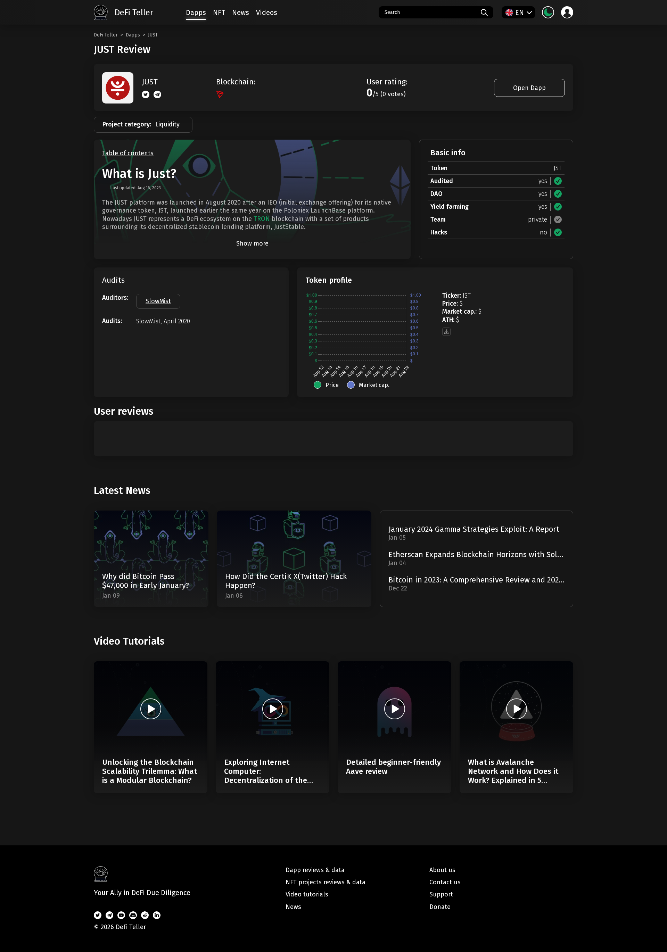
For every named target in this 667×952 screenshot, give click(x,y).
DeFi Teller (106, 35)
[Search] (484, 12)
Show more (252, 243)
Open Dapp (529, 88)
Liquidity (167, 124)
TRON (262, 219)
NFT (219, 12)
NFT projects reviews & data (325, 882)
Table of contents (128, 153)
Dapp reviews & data (315, 870)
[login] (567, 12)
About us (442, 870)
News (240, 12)
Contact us (445, 882)
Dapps (133, 35)
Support (441, 894)
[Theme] (548, 12)
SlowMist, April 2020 (163, 321)
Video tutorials (307, 894)
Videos (266, 12)
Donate (440, 907)
